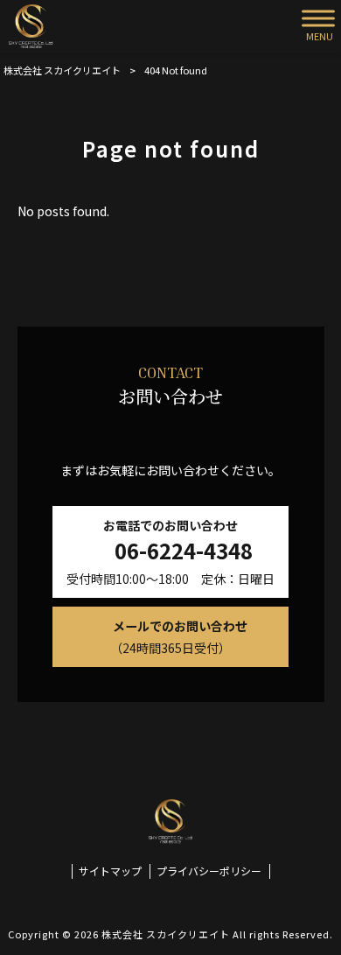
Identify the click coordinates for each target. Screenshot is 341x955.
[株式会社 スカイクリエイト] (31, 26)
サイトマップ (110, 871)
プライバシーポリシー (209, 871)
